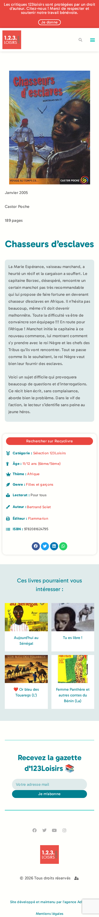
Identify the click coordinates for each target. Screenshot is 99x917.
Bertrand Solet (39, 507)
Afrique (33, 474)
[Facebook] (35, 830)
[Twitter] (45, 830)
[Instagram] (64, 830)
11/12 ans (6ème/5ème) (42, 463)
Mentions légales (49, 913)
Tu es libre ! (72, 637)
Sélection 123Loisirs (49, 453)
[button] (93, 40)
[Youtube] (54, 830)
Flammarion (38, 518)
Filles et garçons (39, 484)
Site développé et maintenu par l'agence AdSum (49, 902)
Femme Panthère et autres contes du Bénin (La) (73, 695)
